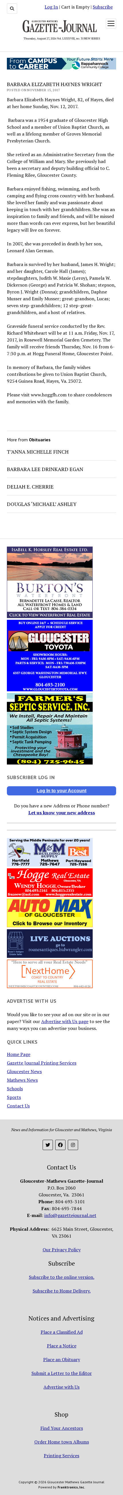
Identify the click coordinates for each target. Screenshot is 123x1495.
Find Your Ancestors (61, 1428)
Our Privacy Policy (62, 1249)
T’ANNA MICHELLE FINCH (38, 451)
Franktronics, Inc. (71, 1487)
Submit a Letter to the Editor (61, 1373)
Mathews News (22, 1080)
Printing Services (61, 1455)
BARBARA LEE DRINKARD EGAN (45, 469)
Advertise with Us (61, 1387)
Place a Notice (61, 1346)
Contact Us (18, 1106)
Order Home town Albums (61, 1442)
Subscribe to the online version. (61, 1277)
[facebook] (60, 1145)
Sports (14, 1097)
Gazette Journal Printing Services (41, 1063)
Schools (15, 1088)
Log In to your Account (61, 790)
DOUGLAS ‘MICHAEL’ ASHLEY (42, 504)
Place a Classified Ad (62, 1332)
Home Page (18, 1054)
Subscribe (103, 7)
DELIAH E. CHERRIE (30, 486)
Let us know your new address (61, 812)
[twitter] (48, 1145)
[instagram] (73, 1145)
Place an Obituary (61, 1359)
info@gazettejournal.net (70, 1215)
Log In (51, 7)
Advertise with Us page (64, 1021)
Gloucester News (24, 1071)
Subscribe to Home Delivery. (62, 1291)
